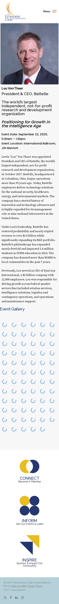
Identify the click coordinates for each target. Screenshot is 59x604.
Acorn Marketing (19, 590)
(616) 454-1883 (18, 586)
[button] (49, 11)
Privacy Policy (35, 586)
